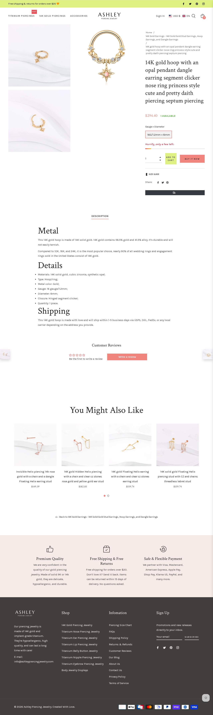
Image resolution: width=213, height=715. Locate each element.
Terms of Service (119, 683)
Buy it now (192, 159)
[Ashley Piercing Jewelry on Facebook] (183, 3)
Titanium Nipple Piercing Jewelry (82, 657)
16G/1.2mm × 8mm (158, 134)
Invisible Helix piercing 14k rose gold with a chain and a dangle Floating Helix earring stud (35, 476)
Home (149, 32)
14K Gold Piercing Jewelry (77, 625)
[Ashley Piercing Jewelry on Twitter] (190, 3)
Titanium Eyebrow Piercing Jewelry (83, 663)
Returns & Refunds (120, 644)
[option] (35, 460)
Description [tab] (99, 216)
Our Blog (114, 657)
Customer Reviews (120, 650)
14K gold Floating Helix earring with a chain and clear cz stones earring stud (130, 476)
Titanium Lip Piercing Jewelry (79, 644)
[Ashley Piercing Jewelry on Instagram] (203, 3)
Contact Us (115, 670)
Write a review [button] (127, 356)
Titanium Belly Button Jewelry (80, 650)
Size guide (154, 174)
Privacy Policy (117, 676)
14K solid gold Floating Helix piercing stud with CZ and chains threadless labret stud (178, 476)
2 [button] (108, 496)
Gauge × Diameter (154, 126)
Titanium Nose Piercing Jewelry (81, 631)
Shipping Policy (118, 637)
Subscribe (192, 637)
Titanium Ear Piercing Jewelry (79, 637)
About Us (114, 663)
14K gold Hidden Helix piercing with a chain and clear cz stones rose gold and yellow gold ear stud (83, 476)
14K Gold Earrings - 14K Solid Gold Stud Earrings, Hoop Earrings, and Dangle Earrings (174, 38)
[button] (179, 16)
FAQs (112, 631)
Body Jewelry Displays (75, 670)
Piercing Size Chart (120, 625)
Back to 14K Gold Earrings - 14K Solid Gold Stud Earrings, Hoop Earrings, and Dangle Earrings (108, 517)
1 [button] (105, 496)
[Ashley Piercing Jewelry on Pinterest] (196, 3)
